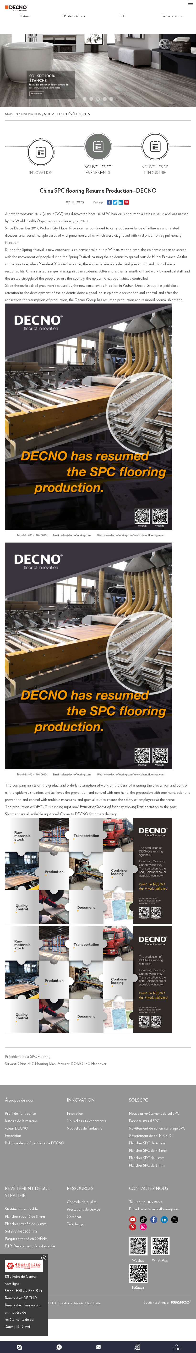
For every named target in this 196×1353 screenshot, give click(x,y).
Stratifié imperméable (21, 1209)
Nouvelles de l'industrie (155, 170)
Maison (25, 16)
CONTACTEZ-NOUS (148, 1189)
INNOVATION (81, 1100)
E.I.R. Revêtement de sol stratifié (30, 1246)
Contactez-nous (171, 16)
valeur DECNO (16, 1128)
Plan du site (93, 1303)
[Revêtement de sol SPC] (98, 106)
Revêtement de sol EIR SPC (150, 1136)
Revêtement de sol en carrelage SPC (157, 1128)
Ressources (80, 1189)
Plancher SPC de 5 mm (146, 1158)
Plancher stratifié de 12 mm (25, 1224)
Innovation (31, 114)
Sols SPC (138, 1100)
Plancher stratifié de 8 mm (25, 1216)
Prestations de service (83, 1209)
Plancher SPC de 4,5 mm (148, 1150)
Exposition (13, 1136)
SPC (122, 16)
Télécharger (76, 1224)
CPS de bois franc (74, 16)
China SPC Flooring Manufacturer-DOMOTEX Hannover (62, 1064)
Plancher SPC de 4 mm (147, 1143)
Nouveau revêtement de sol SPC (154, 1113)
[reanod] (180, 1302)
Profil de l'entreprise (20, 1113)
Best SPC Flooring (36, 1057)
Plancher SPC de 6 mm (147, 1165)
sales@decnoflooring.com (160, 1209)
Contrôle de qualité (82, 1202)
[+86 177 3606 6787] (19, 1347)
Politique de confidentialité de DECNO (34, 1143)
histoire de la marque (21, 1121)
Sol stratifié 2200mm (21, 1231)
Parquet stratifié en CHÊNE (26, 1239)
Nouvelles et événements (67, 114)
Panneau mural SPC (144, 1121)
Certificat (74, 1217)
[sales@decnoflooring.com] (98, 1347)
